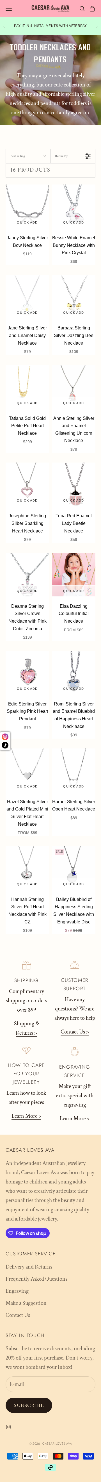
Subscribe (29, 1405)
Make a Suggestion (26, 1303)
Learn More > (26, 1116)
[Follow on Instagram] (8, 1427)
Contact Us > (75, 1031)
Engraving (17, 1291)
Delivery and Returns (29, 1267)
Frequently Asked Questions (36, 1279)
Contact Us (18, 1315)
